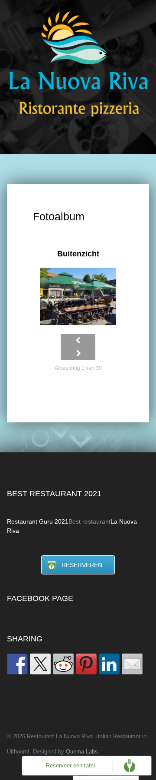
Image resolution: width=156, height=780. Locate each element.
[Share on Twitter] (40, 664)
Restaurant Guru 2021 (37, 521)
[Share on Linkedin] (109, 664)
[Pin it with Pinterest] (86, 664)
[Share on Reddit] (63, 664)
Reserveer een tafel (70, 766)
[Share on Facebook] (17, 664)
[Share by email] (132, 664)
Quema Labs (82, 751)
